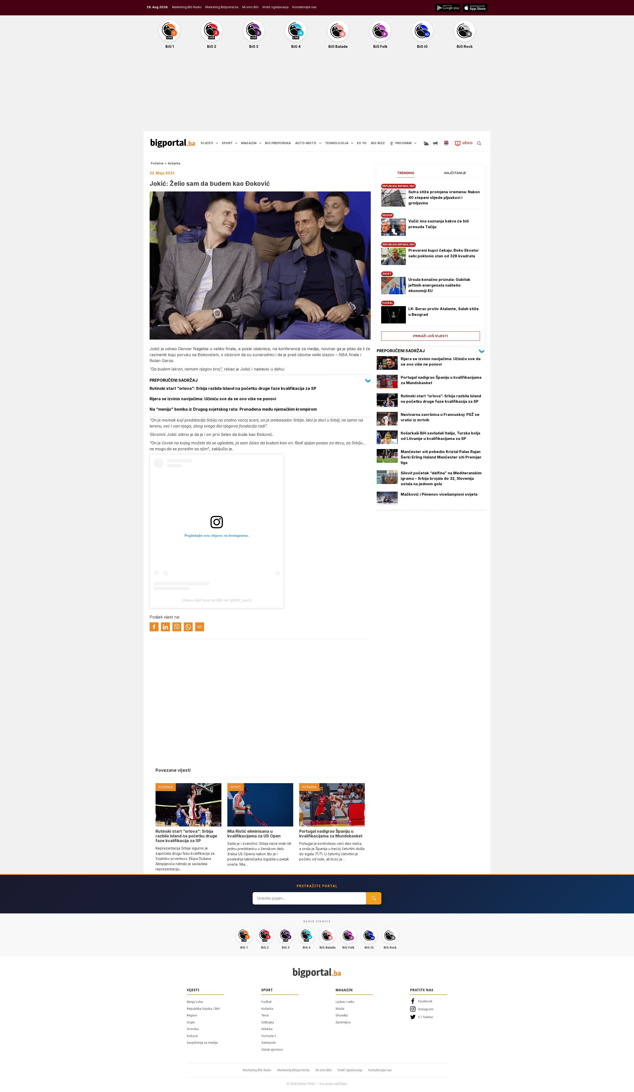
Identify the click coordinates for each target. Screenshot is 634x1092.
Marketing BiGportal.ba (221, 7)
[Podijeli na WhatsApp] (188, 626)
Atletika (266, 1029)
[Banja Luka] (446, 143)
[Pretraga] (479, 143)
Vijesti (193, 990)
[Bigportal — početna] (173, 143)
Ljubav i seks (345, 1001)
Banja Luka (195, 1001)
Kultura (192, 1036)
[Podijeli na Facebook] (154, 626)
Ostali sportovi (272, 1049)
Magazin (344, 990)
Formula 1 (268, 1036)
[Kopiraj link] (199, 626)
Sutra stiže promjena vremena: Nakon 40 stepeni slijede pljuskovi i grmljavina (444, 197)
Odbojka (267, 1022)
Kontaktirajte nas (304, 7)
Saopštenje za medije (202, 1042)
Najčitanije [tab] (455, 173)
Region (192, 1015)
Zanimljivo (343, 1022)
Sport (267, 990)
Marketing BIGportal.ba (293, 1070)
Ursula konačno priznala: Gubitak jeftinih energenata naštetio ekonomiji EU (439, 285)
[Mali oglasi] (435, 143)
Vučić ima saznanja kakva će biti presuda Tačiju (438, 224)
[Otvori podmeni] (217, 143)
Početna (157, 163)
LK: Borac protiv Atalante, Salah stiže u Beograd (443, 311)
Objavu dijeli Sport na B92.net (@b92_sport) (216, 600)
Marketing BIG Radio (187, 7)
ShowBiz (342, 1015)
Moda (340, 1008)
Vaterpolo (268, 1042)
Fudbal (266, 1001)
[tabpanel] (430, 260)
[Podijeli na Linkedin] (165, 626)
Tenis (265, 1015)
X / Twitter (425, 1017)
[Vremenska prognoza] (426, 143)
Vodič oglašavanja (275, 7)
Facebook (425, 1001)
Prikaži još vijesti (430, 336)
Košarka (174, 163)
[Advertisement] (317, 92)
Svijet (191, 1022)
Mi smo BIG (324, 1070)
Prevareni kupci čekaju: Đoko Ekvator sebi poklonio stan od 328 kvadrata (443, 253)
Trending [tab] (405, 173)
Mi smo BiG (250, 7)
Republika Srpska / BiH (203, 1008)
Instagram (425, 1009)
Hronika (193, 1029)
